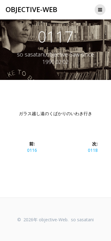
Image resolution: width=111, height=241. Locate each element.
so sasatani (82, 219)
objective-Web (31, 9)
